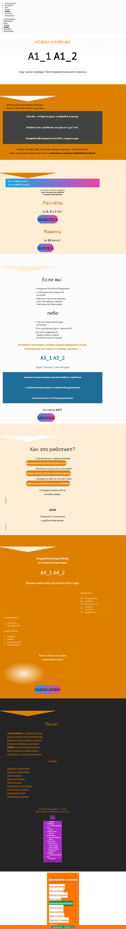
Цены (6, 7)
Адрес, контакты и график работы (23, 750)
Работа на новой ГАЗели (18, 771)
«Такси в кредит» (11, 3)
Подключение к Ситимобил (19, 786)
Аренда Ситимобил (16, 779)
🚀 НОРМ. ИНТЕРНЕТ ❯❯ (54, 827)
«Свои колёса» (9, 15)
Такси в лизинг (53, 845)
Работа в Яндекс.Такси (52, 830)
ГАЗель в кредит (54, 849)
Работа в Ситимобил (51, 840)
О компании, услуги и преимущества (24, 754)
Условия (7, 9)
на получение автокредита (23, 747)
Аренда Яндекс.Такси (51, 834)
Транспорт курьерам (51, 852)
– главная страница (24, 733)
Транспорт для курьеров (18, 768)
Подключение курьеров (18, 796)
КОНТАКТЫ (8, 13)
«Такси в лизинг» (15, 775)
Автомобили (9, 5)
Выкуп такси (53, 843)
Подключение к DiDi (16, 793)
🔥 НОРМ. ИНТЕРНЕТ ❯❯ (54, 856)
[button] (52, 817)
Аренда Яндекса (14, 782)
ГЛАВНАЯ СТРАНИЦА (50, 823)
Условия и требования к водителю (23, 743)
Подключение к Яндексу (18, 789)
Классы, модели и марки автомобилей (25, 736)
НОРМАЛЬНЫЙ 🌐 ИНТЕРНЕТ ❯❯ (63, 927)
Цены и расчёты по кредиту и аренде (24, 740)
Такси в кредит (53, 847)
